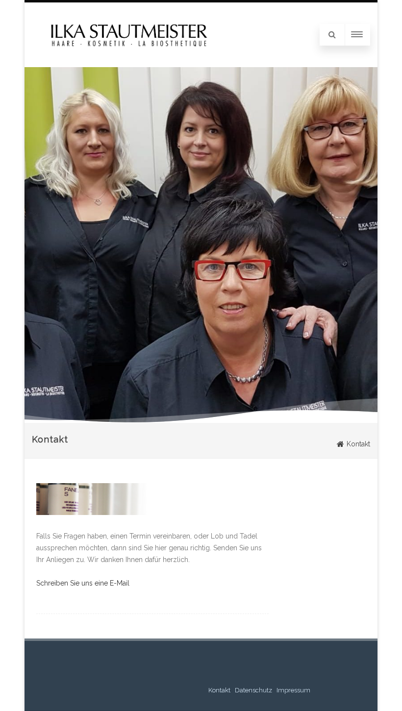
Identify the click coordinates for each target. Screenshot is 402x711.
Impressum (293, 690)
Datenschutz (253, 690)
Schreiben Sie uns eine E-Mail (82, 583)
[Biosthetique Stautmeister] (126, 52)
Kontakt (219, 690)
